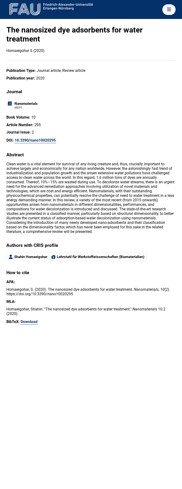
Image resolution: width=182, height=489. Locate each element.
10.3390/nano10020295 (35, 140)
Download (29, 321)
